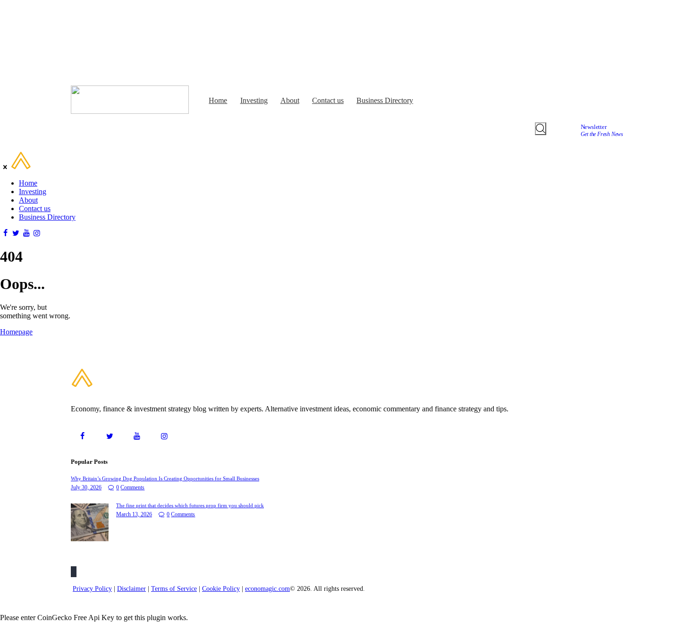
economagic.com (267, 588)
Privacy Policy (92, 588)
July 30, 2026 (86, 487)
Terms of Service (174, 588)
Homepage (16, 332)
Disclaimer (131, 588)
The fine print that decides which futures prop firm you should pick (190, 505)
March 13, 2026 (134, 514)
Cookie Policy (221, 588)
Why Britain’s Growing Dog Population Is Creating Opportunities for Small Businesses (165, 478)
